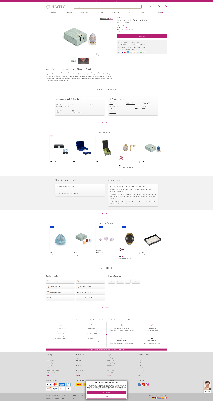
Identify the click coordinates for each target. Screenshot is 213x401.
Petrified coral (130, 104)
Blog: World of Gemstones (90, 341)
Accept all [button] (106, 392)
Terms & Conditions (51, 395)
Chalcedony (141, 370)
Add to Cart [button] (142, 36)
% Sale (128, 281)
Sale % (130, 13)
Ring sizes (61, 333)
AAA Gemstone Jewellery (52, 370)
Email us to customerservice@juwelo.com (121, 343)
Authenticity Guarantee (61, 331)
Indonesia (112, 113)
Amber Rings (110, 360)
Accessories (136, 281)
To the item (105, 123)
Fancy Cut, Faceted (132, 108)
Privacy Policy (72, 395)
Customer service (121, 341)
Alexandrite (79, 360)
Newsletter (91, 338)
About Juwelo (91, 328)
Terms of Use (62, 395)
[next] (165, 152)
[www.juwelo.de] (153, 398)
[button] (151, 7)
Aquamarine (79, 370)
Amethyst (79, 363)
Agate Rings (110, 358)
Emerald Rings (50, 363)
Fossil (111, 104)
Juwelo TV (158, 13)
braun (144, 108)
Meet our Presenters (91, 331)
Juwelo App (61, 336)
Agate (78, 358)
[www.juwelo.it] (166, 398)
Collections (84, 13)
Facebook (139, 384)
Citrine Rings (110, 370)
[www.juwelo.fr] (156, 398)
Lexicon (143, 13)
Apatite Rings (110, 365)
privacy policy (118, 389)
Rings (47, 358)
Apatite (78, 368)
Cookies (80, 395)
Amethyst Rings (111, 363)
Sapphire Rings (50, 368)
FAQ (61, 341)
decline (89, 388)
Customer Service (61, 328)
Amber (139, 360)
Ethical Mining (91, 336)
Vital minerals (76, 112)
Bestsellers (115, 13)
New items (100, 13)
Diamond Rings (50, 360)
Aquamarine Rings (112, 368)
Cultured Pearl (141, 373)
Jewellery (53, 13)
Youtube (143, 384)
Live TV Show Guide (91, 333)
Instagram (147, 384)
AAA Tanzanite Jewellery (52, 373)
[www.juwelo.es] (162, 398)
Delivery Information (60, 338)
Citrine (78, 373)
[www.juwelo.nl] (159, 398)
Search (139, 6)
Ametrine (78, 365)
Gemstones (68, 13)
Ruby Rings (49, 365)
